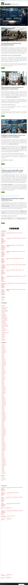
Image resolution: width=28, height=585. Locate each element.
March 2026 (3, 347)
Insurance (3, 331)
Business (3, 306)
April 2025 (3, 357)
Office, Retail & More (9, 507)
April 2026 (3, 346)
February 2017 (3, 458)
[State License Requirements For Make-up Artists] (3, 492)
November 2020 (4, 402)
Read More (2, 67)
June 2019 (3, 423)
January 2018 (3, 444)
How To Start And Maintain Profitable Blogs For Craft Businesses (14, 510)
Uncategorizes (3, 338)
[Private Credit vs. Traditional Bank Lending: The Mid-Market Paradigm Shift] (3, 264)
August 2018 (3, 435)
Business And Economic (5, 307)
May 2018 (3, 439)
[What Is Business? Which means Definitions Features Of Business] (3, 497)
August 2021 (3, 393)
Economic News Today (4, 326)
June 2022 (3, 382)
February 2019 (3, 428)
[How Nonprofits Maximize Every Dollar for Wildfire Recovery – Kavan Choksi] (3, 276)
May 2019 (3, 424)
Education (3, 327)
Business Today (4, 321)
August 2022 (3, 379)
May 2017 (3, 454)
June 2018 (3, 438)
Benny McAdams (8, 46)
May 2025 (3, 356)
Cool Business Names (9, 518)
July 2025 (3, 353)
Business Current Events (5, 310)
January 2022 (3, 388)
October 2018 (3, 433)
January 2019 (3, 429)
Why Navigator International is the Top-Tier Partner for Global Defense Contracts (16, 283)
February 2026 (3, 348)
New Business (3, 336)
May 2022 (3, 383)
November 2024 (4, 363)
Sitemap (3, 480)
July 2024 (3, 367)
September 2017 (4, 449)
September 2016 (4, 464)
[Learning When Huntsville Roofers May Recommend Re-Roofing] (14, 34)
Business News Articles (5, 317)
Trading (3, 337)
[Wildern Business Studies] (3, 574)
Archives (3, 300)
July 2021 (3, 394)
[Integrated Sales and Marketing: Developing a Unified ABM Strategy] (14, 195)
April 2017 (3, 455)
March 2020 (3, 412)
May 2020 (3, 409)
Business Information (4, 311)
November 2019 (4, 417)
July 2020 (3, 407)
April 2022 (3, 384)
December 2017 (4, 445)
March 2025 (3, 358)
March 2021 (3, 397)
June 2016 (3, 468)
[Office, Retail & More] (3, 577)
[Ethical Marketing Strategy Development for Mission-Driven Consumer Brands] (14, 78)
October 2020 (3, 403)
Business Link (3, 312)
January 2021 (3, 399)
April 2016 (3, 470)
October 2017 (3, 448)
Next (17, 228)
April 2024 (3, 368)
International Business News (5, 332)
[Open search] (26, 7)
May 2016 (3, 469)
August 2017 (3, 450)
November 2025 (4, 352)
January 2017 (3, 459)
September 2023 (4, 372)
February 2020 (3, 413)
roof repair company (18, 60)
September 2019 (4, 419)
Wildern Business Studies (9, 574)
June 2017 (3, 453)
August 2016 (3, 465)
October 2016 (3, 463)
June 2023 (3, 374)
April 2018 (3, 440)
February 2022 (3, 387)
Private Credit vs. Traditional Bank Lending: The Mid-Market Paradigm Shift (16, 264)
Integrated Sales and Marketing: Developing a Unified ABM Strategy (14, 258)
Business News (3, 316)
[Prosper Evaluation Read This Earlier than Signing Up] (3, 503)
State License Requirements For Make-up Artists (12, 492)
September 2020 (4, 404)
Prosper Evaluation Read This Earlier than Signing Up (13, 503)
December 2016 (4, 460)
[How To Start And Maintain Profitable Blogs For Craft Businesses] (3, 510)
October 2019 (3, 418)
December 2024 (4, 362)
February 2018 (3, 443)
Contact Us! (3, 477)
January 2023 (3, 378)
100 (15, 228)
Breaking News (4, 305)
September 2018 (4, 434)
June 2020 (3, 408)
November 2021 (4, 389)
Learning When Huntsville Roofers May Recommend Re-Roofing (14, 487)
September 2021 (4, 392)
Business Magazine (4, 315)
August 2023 (3, 373)
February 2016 (3, 473)
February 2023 (3, 377)
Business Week (4, 322)
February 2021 (3, 398)
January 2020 (3, 414)
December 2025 (4, 351)
